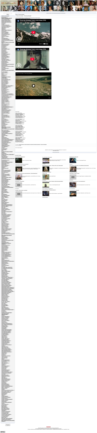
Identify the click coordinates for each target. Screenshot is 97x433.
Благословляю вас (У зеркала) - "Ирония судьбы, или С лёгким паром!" (52, 165)
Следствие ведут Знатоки (6, 331)
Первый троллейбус (5, 263)
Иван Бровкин (4, 149)
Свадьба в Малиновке (5, 316)
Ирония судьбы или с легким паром (7, 154)
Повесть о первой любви (6, 271)
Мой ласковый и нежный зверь (7, 204)
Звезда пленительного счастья (7, 140)
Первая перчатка (4, 262)
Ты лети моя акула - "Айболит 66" (74, 190)
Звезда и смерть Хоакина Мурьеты (7, 139)
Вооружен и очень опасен (6, 86)
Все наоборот (4, 88)
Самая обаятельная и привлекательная (5, 314)
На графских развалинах (6, 215)
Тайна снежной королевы (6, 350)
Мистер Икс (3, 201)
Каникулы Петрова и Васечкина (7, 162)
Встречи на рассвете (5, 89)
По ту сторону (4, 269)
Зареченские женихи (5, 138)
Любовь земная (4, 189)
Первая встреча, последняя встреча (8, 261)
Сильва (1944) (4, 327)
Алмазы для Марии (5, 32)
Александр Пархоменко (5, 34)
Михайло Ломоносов (5, 202)
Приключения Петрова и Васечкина (7, 291)
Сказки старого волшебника (6, 330)
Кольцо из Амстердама (5, 174)
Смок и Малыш (4, 335)
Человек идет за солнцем (6, 397)
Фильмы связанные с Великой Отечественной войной (7, 18)
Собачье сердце (4, 337)
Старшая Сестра (4, 343)
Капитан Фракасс (4, 166)
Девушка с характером (5, 101)
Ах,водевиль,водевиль (5, 39)
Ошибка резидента (5, 258)
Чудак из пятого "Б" (5, 404)
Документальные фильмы (6, 419)
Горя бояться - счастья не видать (7, 93)
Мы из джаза (4, 213)
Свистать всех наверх (5, 320)
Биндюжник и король (5, 56)
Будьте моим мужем (5, 68)
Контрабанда (4, 176)
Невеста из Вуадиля (5, 226)
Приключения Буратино (5, 286)
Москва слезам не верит (6, 209)
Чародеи (3, 395)
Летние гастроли (4, 185)
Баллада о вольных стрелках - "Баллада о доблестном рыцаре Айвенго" (52, 181)
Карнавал (3, 167)
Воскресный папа (4, 87)
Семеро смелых (4, 322)
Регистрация (55, 150)
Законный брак (4, 137)
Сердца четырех (4, 325)
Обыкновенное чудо (5, 242)
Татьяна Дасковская (27, 144)
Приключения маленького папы (7, 290)
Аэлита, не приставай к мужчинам (7, 40)
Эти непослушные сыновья (6, 414)
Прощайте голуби (4, 300)
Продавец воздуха (5, 297)
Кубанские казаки (4, 182)
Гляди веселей (4, 92)
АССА (3, 37)
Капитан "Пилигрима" (5, 165)
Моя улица (3, 212)
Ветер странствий (5, 81)
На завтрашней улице (5, 216)
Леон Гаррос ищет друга (6, 184)
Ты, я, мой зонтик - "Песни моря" (47, 157)
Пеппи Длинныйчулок (5, 260)
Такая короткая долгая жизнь (6, 351)
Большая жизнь (4, 61)
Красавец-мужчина (5, 180)
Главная (16, 14)
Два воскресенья (4, 98)
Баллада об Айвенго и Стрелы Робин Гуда (47, 188)
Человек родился (4, 398)
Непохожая (3, 231)
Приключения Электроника (6, 292)
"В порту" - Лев (44, 173)
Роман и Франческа (5, 307)
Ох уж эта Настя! (4, 257)
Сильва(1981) (4, 328)
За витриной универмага (6, 131)
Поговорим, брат (4, 272)
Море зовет (3, 207)
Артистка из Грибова (5, 36)
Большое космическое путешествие (8, 64)
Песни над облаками (5, 265)
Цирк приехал (4, 394)
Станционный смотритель (6, 340)
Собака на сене (4, 336)
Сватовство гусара (5, 318)
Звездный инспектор (5, 141)
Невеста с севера (4, 227)
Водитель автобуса (5, 82)
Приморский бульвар (5, 293)
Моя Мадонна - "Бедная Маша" (19, 181)
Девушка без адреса (5, 99)
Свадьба (3, 315)
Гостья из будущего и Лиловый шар (7, 94)
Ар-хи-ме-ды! (4, 35)
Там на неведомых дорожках (6, 349)
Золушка (3, 147)
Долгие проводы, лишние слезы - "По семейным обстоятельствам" (79, 165)
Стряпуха (3, 345)
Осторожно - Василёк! (5, 253)
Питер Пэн (3, 266)
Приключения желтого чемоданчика (8, 288)
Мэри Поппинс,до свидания (6, 214)
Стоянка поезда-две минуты (6, 344)
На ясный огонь (4, 217)
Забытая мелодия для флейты (7, 133)
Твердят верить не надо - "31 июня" (20, 165)
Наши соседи (4, 220)
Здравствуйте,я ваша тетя (6, 142)
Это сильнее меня (5, 416)
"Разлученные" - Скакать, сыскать (74, 173)
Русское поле (4, 311)
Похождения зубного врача (6, 282)
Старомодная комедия (5, 342)
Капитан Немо (4, 164)
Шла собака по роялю (5, 408)
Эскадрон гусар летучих (6, 411)
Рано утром (3, 303)
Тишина (3, 358)
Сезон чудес (4, 321)
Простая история (4, 299)
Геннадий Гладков (21, 144)
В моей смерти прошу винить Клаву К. (8, 70)
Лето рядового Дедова (5, 186)
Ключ (2, 169)
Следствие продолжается (6, 332)
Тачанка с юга (4, 353)
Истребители (4, 155)
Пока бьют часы (4, 275)
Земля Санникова (4, 144)
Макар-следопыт (4, 191)
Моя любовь (4, 210)
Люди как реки (4, 190)
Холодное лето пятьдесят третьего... (8, 390)
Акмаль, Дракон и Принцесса (6, 30)
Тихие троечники (4, 357)
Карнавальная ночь (5, 168)
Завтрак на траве (4, 135)
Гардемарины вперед (5, 91)
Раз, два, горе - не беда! (5, 301)
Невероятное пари (5, 225)
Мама (2, 193)
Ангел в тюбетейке (5, 33)
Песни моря (3, 264)
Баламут (3, 41)
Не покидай (3, 222)
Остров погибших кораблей (6, 254)
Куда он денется (4, 183)
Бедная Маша (17, 188)
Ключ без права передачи (6, 170)
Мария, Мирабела (4, 196)
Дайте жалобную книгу (5, 97)
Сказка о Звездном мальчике (6, 329)
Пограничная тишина (5, 273)
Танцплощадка (4, 352)
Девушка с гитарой (5, 100)
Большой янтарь (4, 65)
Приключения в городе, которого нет (8, 287)
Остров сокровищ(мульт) (6, 255)
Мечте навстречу (4, 199)
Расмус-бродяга (4, 304)
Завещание (3, 134)
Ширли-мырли (4, 406)
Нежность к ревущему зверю (6, 228)
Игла (2, 150)
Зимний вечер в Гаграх (5, 145)
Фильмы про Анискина (5, 385)
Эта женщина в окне (5, 413)
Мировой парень (4, 200)
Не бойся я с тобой (5, 221)
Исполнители (62, 11)
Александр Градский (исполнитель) (35, 144)
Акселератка (4, 31)
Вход (58, 150)
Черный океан (4, 401)
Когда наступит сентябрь (6, 171)
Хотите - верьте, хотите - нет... (6, 391)
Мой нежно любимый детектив (7, 205)
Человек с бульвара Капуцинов (7, 399)
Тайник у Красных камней (6, 348)
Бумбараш (3, 69)
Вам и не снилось (4, 72)
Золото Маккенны (4, 146)
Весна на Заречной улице (6, 79)
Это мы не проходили (5, 415)
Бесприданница (4, 55)
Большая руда (4, 63)
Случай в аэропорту (5, 334)
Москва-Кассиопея (5, 208)
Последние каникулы (5, 279)
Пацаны (3, 259)
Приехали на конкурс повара (6, 285)
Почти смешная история (6, 283)
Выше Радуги (4, 90)
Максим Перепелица (5, 192)
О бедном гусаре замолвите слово (7, 240)
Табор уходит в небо (5, 347)
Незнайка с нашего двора (6, 229)
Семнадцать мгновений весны (7, 323)
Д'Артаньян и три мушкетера (6, 96)
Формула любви (4, 388)
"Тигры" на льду (4, 356)
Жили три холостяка (5, 130)
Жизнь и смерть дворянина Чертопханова (6, 127)
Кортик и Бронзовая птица (6, 179)
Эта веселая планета (5, 412)
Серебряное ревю (4, 326)
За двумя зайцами (5, 132)
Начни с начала (4, 219)
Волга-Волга (4, 84)
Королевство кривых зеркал (6, 177)
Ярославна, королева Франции (7, 418)
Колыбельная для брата (6, 175)
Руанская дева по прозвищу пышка (7, 309)
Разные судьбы (4, 302)
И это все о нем (4, 148)
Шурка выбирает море (5, 409)
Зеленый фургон (4, 143)
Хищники (3, 389)
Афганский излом (4, 38)
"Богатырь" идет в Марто (6, 60)
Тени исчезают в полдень (6, 355)
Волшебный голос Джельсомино (7, 85)
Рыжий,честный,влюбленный (6, 312)
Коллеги (3, 173)
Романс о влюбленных (5, 308)
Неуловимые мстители (5, 232)
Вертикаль (3, 75)
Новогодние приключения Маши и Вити (8, 233)
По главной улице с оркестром (7, 267)
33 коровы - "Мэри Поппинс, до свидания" (21, 190)
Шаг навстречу (4, 405)
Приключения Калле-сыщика (6, 289)
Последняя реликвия (5, 281)
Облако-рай (3, 241)
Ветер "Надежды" (5, 80)
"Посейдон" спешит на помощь (7, 278)
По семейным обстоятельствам (7, 268)
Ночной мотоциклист (5, 238)
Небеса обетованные (5, 223)
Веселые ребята (4, 78)
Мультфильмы (4, 17)
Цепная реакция (4, 393)
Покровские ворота (5, 276)
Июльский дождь (4, 156)
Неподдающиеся (4, 230)
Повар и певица (4, 270)
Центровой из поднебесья (6, 392)
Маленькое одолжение (5, 195)
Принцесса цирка (4, 294)
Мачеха (3, 198)
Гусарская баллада (5, 95)
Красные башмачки (5, 181)
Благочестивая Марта (5, 57)
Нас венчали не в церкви (6, 218)
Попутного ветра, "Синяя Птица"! (7, 277)
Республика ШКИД (5, 305)
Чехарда (3, 403)
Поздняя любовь (4, 274)
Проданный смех (4, 298)
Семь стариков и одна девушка (7, 324)
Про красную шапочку (5, 296)
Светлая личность (5, 319)
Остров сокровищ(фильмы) (6, 256)
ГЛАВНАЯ (14, 11)
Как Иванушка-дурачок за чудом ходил (8, 158)
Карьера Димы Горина (5, 163)
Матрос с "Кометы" (5, 197)
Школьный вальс (4, 407)
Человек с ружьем (5, 400)
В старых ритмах (4, 71)
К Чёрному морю (4, 157)
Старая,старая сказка (5, 341)
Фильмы (39, 11)
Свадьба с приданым (5, 317)
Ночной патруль (4, 239)
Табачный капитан (5, 346)
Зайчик (3, 136)
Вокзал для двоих (5, 83)
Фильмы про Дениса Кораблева (7, 386)
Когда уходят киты (5, 172)
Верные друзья (4, 74)
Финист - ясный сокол (5, 387)
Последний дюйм (4, 280)
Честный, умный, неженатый (6, 402)
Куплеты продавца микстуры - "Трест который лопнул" (77, 181)
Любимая (3, 188)
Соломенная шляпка (5, 339)
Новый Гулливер (4, 237)
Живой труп (3, 126)
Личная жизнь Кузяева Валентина (7, 187)
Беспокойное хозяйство (5, 54)
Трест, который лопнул (72, 188)
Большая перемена (5, 62)
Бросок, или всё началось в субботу (8, 66)
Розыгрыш (3, 306)
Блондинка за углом (5, 59)
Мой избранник (4, 203)
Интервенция (4, 153)
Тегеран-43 (3, 354)
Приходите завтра (5, 295)
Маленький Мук (4, 194)
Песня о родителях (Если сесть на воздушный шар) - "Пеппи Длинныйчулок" (26, 173)
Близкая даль (4, 58)
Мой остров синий (4, 206)
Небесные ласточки (5, 224)
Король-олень (4, 178)
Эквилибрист (4, 410)
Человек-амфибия (5, 396)
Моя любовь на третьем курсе (7, 211)
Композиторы (85, 11)
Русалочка (3, 310)
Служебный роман (5, 333)
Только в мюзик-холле (5, 359)
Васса (3, 73)
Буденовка (3, 67)
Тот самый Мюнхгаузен (5, 360)
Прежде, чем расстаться (6, 284)
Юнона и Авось (4, 417)
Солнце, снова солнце (5, 338)
